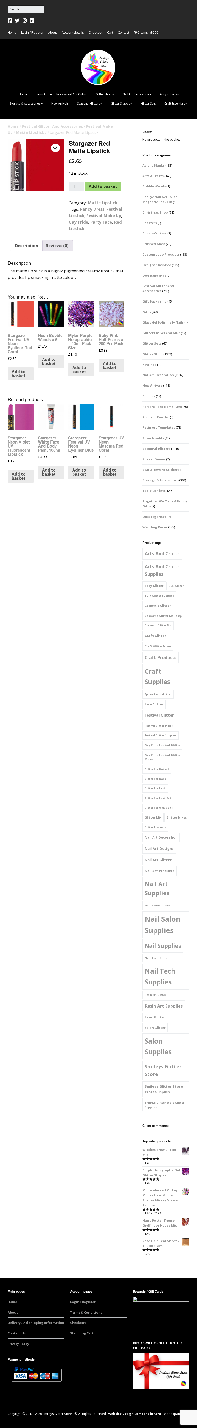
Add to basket (103, 186)
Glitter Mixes (176, 818)
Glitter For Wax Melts (159, 807)
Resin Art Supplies (164, 1006)
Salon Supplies (158, 1046)
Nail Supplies (163, 945)
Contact (123, 32)
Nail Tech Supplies (160, 976)
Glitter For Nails (155, 778)
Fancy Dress (92, 209)
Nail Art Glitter (158, 859)
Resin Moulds (153, 438)
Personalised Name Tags (162, 406)
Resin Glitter (155, 1017)
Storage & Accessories (25, 104)
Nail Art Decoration (136, 94)
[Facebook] (10, 20)
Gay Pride (78, 222)
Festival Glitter (159, 715)
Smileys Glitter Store (163, 1070)
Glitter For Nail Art (157, 769)
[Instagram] (25, 20)
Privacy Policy (18, 1344)
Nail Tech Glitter (157, 958)
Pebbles (148, 396)
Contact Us (17, 1333)
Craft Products (160, 657)
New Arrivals (59, 104)
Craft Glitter (155, 635)
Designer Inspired (156, 265)
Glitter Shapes (120, 104)
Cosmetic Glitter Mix (158, 625)
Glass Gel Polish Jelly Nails (163, 322)
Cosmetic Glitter (158, 606)
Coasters (149, 223)
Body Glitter (154, 586)
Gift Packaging (154, 301)
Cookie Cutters (154, 233)
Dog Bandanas (154, 275)
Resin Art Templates (158, 427)
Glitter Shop (104, 94)
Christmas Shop (155, 212)
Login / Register (32, 32)
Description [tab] (26, 245)
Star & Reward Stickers (160, 470)
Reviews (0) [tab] (56, 245)
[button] (55, 148)
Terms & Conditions (86, 1312)
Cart (110, 32)
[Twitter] (17, 20)
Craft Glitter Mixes (158, 646)
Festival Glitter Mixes (159, 725)
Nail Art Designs (159, 848)
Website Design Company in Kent (134, 1413)
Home (12, 32)
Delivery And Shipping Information (36, 1322)
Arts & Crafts (153, 176)
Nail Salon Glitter (157, 905)
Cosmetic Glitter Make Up (163, 616)
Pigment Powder (155, 417)
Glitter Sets (148, 104)
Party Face (101, 222)
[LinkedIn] (32, 20)
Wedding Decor (154, 527)
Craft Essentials (174, 104)
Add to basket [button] (18, 373)
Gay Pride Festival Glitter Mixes (162, 757)
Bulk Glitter (176, 586)
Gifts (146, 312)
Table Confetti (154, 490)
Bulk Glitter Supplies (159, 595)
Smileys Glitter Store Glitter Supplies (164, 1105)
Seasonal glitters (156, 448)
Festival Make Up (103, 215)
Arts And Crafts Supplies (162, 570)
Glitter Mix (153, 818)
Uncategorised (154, 517)
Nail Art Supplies (157, 888)
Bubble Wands (154, 186)
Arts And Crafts (162, 553)
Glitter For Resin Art (158, 798)
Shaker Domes (154, 459)
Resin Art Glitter (155, 994)
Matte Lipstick (30, 132)
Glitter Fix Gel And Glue (161, 333)
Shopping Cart (82, 1333)
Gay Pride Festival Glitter (162, 745)
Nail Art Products (159, 871)
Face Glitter (154, 704)
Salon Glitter (155, 1028)
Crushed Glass (153, 244)
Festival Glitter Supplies (160, 735)
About (52, 32)
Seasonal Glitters (88, 104)
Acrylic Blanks (169, 94)
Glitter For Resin (155, 788)
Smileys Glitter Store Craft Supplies (164, 1089)
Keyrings (149, 364)
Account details (73, 32)
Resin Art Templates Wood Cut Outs (60, 94)
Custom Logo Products (160, 254)
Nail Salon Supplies (162, 924)
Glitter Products (155, 827)
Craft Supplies (157, 676)
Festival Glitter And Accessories (52, 126)
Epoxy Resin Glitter (158, 694)
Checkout (95, 32)
